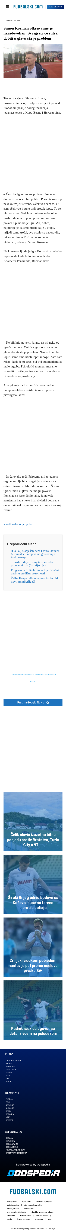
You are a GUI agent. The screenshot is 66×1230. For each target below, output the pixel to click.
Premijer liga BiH (13, 20)
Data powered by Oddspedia (33, 1164)
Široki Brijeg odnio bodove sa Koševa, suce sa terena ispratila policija (33, 902)
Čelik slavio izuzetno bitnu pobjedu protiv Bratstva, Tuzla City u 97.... (33, 839)
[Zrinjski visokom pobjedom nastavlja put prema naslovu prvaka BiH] (33, 947)
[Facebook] (20, 82)
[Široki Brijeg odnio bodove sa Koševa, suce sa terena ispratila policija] (33, 884)
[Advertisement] (33, 153)
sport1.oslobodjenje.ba (18, 524)
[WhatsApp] (45, 82)
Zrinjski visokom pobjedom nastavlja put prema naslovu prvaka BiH (33, 965)
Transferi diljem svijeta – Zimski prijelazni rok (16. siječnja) (32, 563)
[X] (29, 82)
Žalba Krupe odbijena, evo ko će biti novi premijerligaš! (34, 580)
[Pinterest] (37, 82)
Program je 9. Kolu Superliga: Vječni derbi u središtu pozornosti (35, 571)
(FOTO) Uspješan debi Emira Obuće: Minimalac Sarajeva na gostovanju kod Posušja (35, 554)
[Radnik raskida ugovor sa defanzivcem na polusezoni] (33, 1010)
